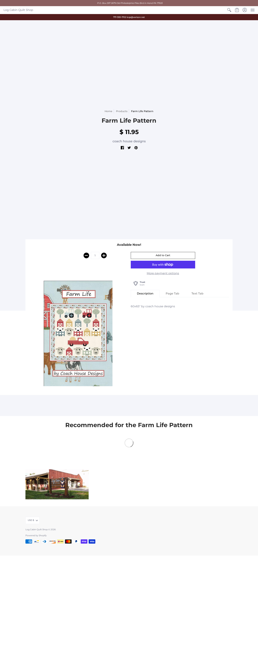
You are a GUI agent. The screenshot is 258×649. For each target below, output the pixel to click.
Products (121, 111)
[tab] (145, 293)
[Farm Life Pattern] (78, 333)
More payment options (163, 273)
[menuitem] (229, 10)
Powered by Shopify (36, 535)
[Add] (104, 255)
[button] (229, 10)
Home (108, 111)
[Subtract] (86, 255)
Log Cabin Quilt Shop (18, 10)
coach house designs (129, 141)
